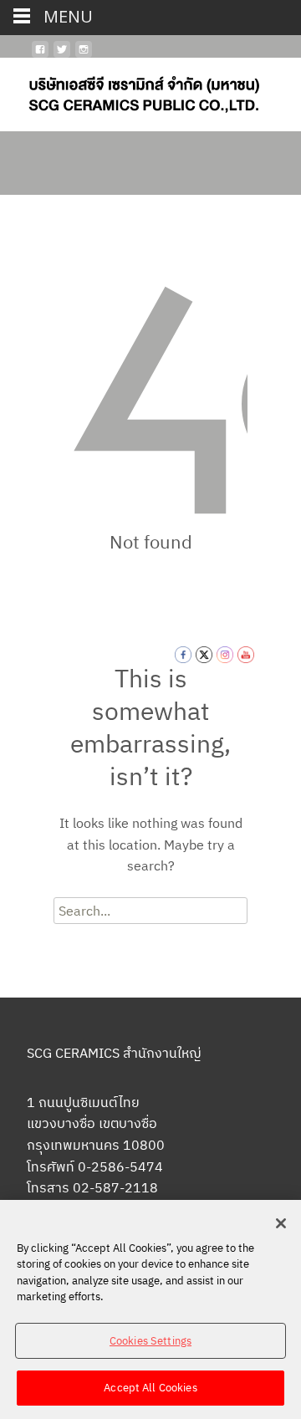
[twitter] (62, 56)
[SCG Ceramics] (130, 91)
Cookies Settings (150, 1341)
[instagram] (83, 56)
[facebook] (40, 56)
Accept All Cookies (150, 1388)
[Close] (281, 1223)
